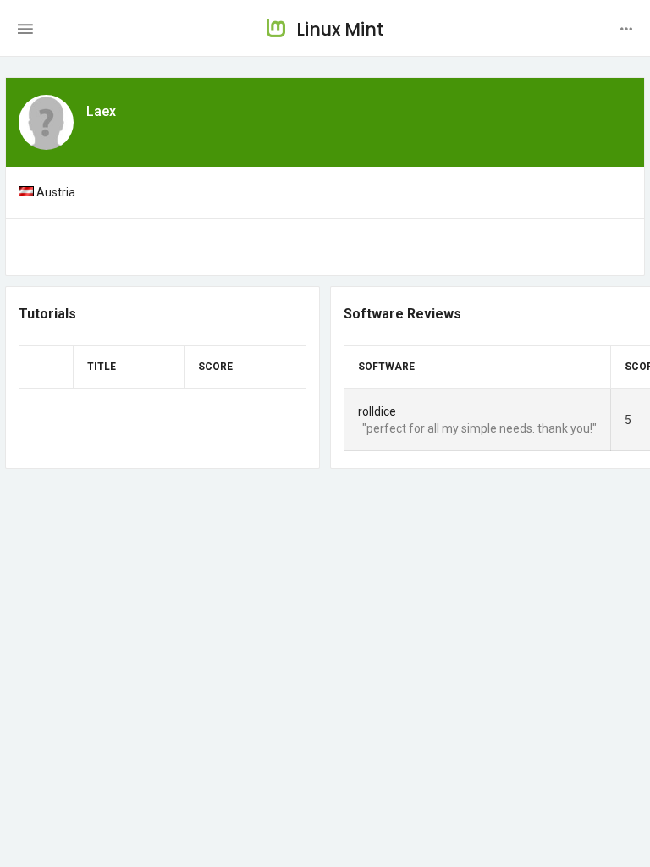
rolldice (377, 411)
